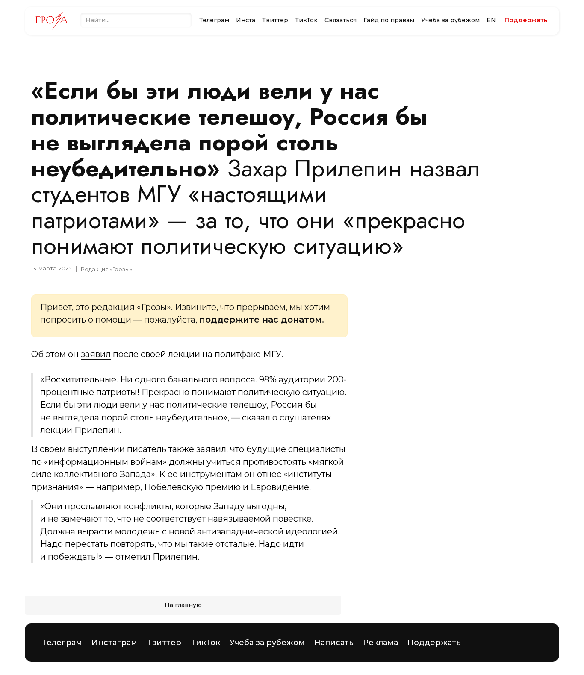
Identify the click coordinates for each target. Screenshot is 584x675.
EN (491, 20)
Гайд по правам (388, 20)
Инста (245, 20)
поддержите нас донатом (260, 319)
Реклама (380, 642)
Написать (334, 642)
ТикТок (306, 20)
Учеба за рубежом (450, 20)
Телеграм (214, 20)
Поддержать (434, 642)
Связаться (340, 20)
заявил (96, 354)
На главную (183, 605)
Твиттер (275, 20)
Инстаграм (114, 642)
